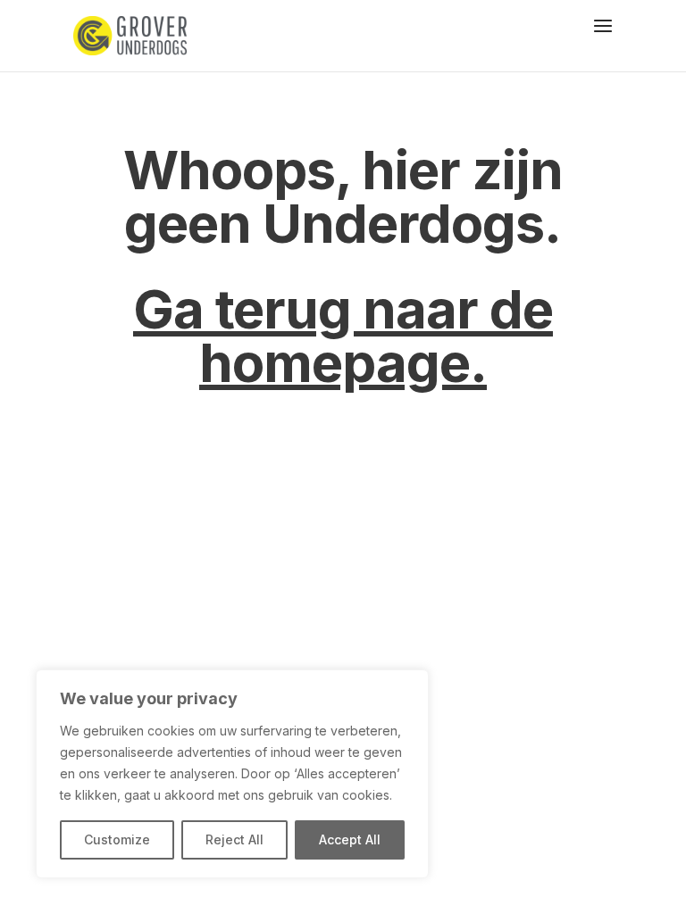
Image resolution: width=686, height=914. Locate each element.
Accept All (350, 839)
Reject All (234, 839)
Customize (117, 839)
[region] (232, 773)
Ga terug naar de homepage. (343, 336)
